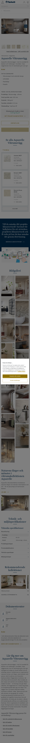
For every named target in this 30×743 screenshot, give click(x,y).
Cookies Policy (21, 371)
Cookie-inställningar (15, 380)
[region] (15, 371)
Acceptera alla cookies (15, 376)
